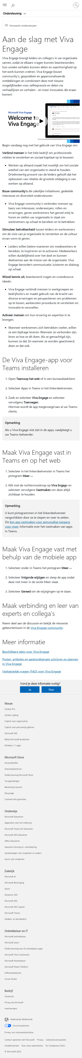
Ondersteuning (12, 13)
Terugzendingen (12, 781)
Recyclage (9, 793)
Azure (7, 888)
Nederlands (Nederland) (21, 1019)
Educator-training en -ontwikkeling (21, 847)
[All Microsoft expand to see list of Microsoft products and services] (4, 5)
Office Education (12, 840)
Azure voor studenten (14, 859)
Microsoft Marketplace (15, 960)
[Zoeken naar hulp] (13, 5)
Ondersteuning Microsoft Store (19, 775)
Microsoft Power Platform (16, 966)
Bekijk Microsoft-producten (17, 739)
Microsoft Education (14, 816)
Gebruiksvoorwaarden (56, 1039)
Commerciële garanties (15, 799)
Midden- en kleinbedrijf (15, 919)
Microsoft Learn (12, 942)
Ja (29, 689)
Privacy (40, 1039)
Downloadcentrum (13, 768)
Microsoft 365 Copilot (15, 906)
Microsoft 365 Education (16, 834)
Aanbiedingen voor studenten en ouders (23, 853)
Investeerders (11, 1008)
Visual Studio (11, 978)
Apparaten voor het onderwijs (18, 822)
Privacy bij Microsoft (14, 1002)
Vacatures (9, 996)
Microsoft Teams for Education (19, 828)
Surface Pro (10, 709)
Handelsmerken (12, 1045)
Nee (51, 689)
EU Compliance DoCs (55, 1045)
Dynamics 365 (11, 894)
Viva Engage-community (47, 628)
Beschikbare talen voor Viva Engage (25, 652)
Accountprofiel (11, 762)
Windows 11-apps (13, 745)
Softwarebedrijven (13, 972)
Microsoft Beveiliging (14, 882)
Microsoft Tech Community (17, 954)
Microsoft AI (10, 876)
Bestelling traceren (13, 787)
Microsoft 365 (11, 733)
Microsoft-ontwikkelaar (15, 936)
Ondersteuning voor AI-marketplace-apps (24, 948)
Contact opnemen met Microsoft (20, 1039)
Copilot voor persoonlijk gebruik (19, 727)
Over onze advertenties (32, 1045)
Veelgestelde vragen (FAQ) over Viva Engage (31, 671)
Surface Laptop (11, 715)
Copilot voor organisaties (16, 721)
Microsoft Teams (12, 912)
